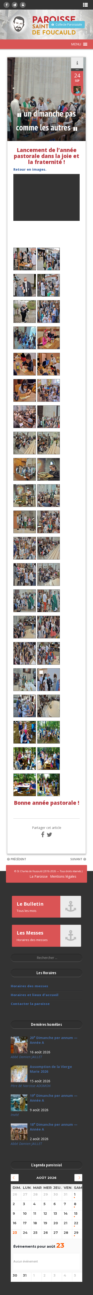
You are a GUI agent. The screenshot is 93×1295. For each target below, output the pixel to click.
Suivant (76, 859)
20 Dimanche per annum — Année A (54, 1040)
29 (76, 1233)
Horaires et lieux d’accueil (34, 995)
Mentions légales (63, 876)
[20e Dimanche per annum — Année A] (19, 1045)
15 (76, 1214)
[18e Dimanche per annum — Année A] (19, 1131)
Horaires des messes (29, 986)
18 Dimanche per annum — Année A (54, 1127)
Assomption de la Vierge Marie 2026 (51, 1069)
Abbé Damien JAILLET (26, 1057)
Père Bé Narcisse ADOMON (31, 1085)
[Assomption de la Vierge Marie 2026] (19, 1074)
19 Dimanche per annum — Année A (54, 1098)
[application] (46, 197)
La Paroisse (39, 876)
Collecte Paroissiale (69, 24)
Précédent (18, 859)
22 (76, 1223)
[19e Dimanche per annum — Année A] (19, 1102)
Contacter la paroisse (30, 1003)
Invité (15, 1114)
